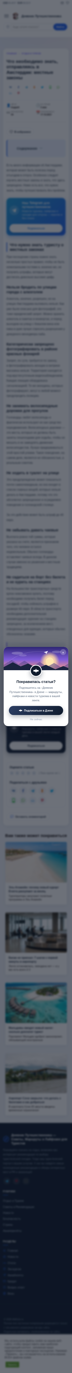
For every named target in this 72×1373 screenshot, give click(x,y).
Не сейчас (36, 719)
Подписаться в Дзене (38, 710)
